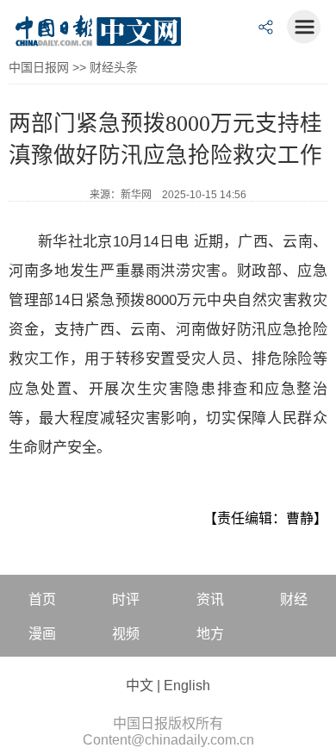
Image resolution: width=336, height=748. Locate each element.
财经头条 (114, 67)
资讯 (210, 599)
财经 (294, 599)
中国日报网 (39, 67)
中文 (139, 685)
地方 (210, 633)
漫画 (42, 633)
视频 (126, 633)
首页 (42, 599)
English (187, 685)
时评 (126, 599)
